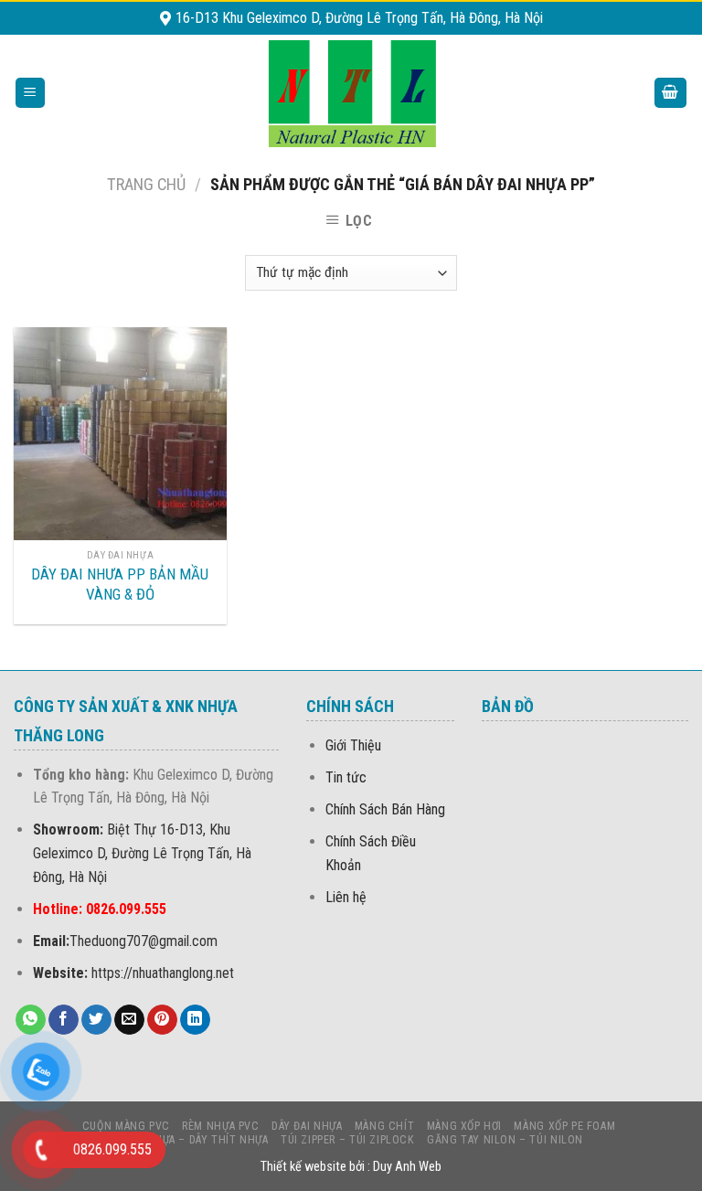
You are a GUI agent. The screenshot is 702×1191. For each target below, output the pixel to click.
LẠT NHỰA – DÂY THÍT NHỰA (196, 1139)
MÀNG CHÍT (385, 1126)
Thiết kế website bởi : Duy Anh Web (351, 1167)
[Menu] (31, 93)
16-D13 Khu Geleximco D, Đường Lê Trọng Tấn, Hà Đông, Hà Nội (359, 18)
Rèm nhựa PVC (220, 1126)
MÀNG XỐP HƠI (464, 1126)
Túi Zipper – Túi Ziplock (348, 1139)
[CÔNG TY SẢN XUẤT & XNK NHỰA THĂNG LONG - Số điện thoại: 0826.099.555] (351, 93)
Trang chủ (146, 184)
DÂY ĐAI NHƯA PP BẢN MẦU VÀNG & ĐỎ (119, 584)
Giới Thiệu (353, 745)
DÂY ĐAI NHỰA (306, 1126)
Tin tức (346, 777)
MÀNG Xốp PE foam (564, 1126)
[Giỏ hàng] (670, 93)
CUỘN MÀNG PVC (126, 1126)
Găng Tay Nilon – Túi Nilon (505, 1139)
